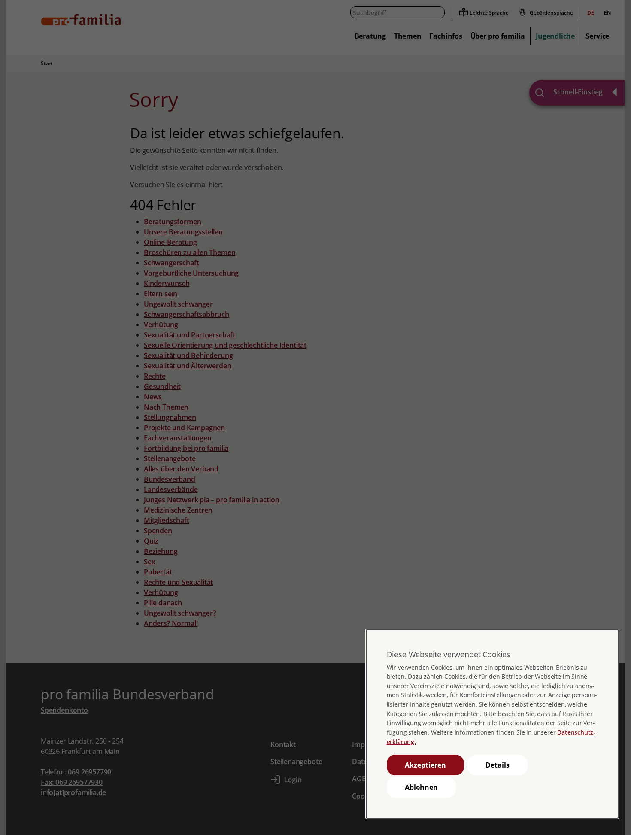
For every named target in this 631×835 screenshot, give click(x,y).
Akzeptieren (425, 765)
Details (497, 765)
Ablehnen (421, 787)
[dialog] (492, 723)
